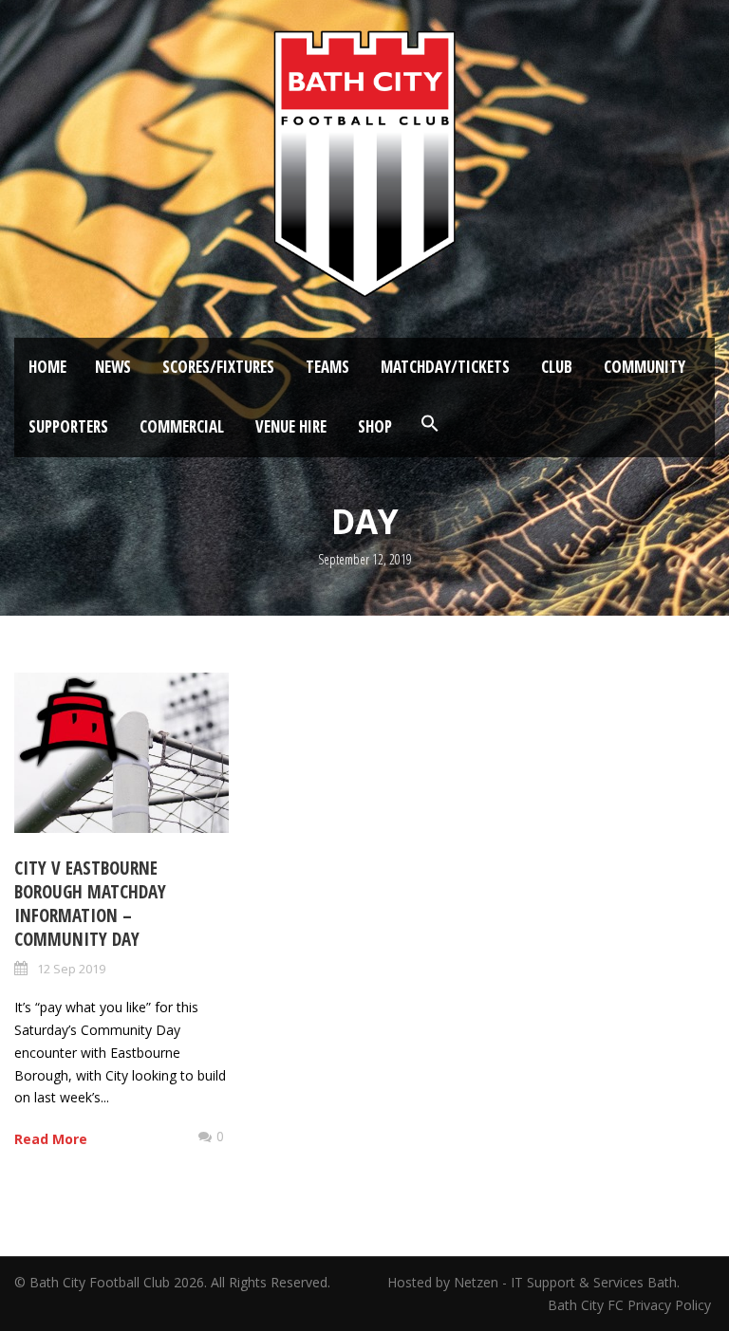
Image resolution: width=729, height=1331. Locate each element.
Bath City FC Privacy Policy (631, 1305)
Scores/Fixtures (218, 367)
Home (47, 367)
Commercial (182, 426)
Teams (327, 367)
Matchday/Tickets (445, 367)
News (113, 367)
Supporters (68, 426)
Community (644, 367)
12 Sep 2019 (71, 968)
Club (556, 367)
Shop (375, 426)
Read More (50, 1139)
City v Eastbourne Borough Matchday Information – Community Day (90, 903)
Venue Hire (291, 426)
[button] (430, 424)
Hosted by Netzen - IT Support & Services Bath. (533, 1282)
